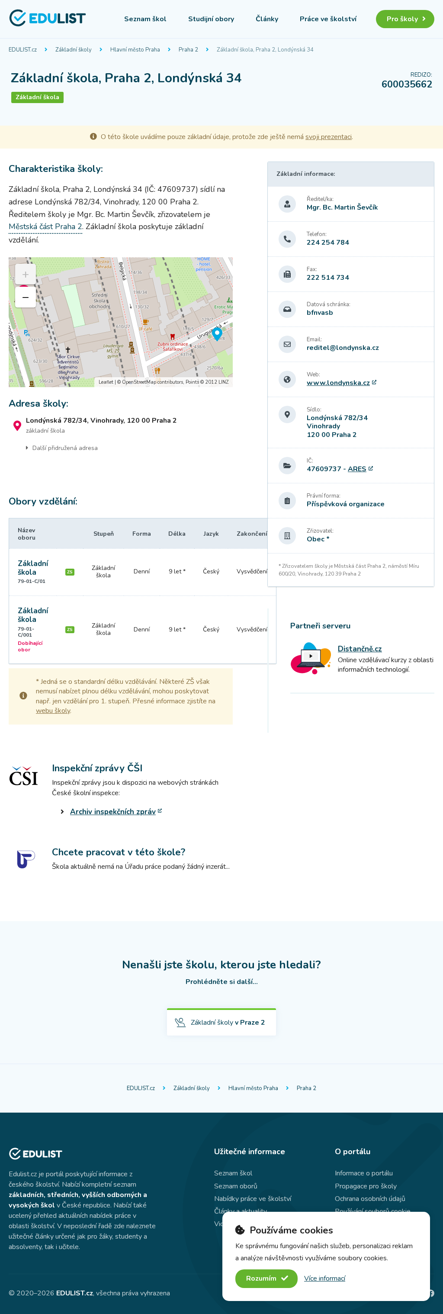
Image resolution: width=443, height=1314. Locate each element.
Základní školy (73, 50)
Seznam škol (145, 19)
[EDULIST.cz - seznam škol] (48, 25)
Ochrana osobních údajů (370, 1199)
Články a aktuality (240, 1211)
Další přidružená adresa (65, 448)
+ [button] (25, 274)
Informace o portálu (364, 1173)
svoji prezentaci (328, 137)
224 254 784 (328, 242)
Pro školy (402, 19)
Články (267, 19)
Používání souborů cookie (373, 1211)
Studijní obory (211, 19)
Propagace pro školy (366, 1186)
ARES (357, 469)
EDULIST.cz (23, 50)
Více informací (324, 1278)
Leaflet (106, 382)
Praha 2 (188, 50)
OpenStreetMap (139, 382)
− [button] (25, 297)
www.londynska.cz (338, 383)
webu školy (53, 710)
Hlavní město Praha (135, 50)
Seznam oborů (235, 1186)
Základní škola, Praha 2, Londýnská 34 (265, 50)
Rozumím (262, 1278)
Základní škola (33, 568)
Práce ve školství (328, 19)
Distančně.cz (360, 649)
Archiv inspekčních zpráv (113, 812)
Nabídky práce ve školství (252, 1199)
